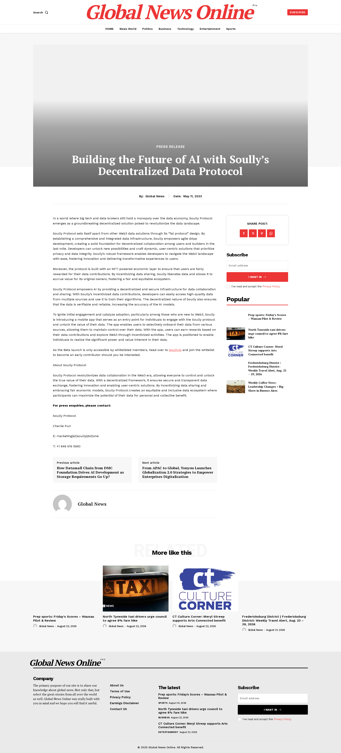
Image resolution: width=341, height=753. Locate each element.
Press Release (170, 146)
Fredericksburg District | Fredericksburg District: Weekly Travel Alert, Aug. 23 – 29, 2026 (267, 368)
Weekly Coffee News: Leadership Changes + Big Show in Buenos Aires (265, 386)
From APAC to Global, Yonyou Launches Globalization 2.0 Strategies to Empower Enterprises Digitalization (177, 472)
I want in (255, 277)
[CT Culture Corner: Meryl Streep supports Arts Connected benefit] (236, 350)
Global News (154, 196)
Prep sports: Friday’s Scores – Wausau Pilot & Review (267, 317)
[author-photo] (35, 626)
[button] (41, 12)
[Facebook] (244, 233)
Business (164, 717)
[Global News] (62, 504)
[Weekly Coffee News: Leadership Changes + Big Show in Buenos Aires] (236, 386)
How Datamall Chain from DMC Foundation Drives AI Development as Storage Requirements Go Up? (90, 472)
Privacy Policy (270, 286)
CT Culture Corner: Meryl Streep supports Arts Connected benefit (265, 350)
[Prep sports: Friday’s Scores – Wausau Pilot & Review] (236, 316)
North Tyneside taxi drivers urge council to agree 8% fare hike (268, 333)
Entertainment (168, 732)
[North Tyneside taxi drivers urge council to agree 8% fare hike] (236, 333)
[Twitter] (253, 233)
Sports (163, 703)
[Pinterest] (262, 233)
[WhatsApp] (271, 233)
